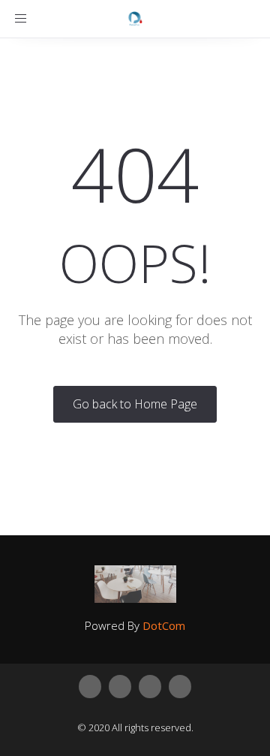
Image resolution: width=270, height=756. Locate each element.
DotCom (163, 625)
